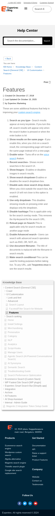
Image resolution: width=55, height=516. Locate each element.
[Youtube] (36, 503)
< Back (8, 58)
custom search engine (29, 112)
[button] (26, 8)
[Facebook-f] (19, 503)
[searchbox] (39, 9)
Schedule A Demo (30, 3)
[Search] (48, 9)
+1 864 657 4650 (14, 3)
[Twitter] (25, 503)
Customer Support (47, 3)
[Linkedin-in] (30, 503)
